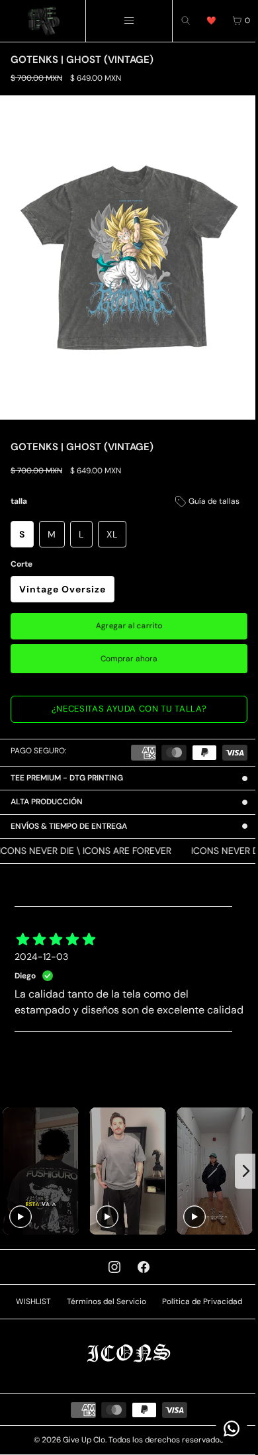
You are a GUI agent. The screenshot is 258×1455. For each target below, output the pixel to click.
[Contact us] (225, 1428)
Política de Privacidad (199, 1305)
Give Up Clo (81, 1443)
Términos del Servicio (103, 1305)
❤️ (211, 20)
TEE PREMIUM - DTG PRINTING (67, 770)
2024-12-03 (41, 948)
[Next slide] (239, 1177)
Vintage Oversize (62, 589)
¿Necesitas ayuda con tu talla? (129, 708)
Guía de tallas (213, 501)
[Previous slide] (11, 1177)
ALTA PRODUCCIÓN (47, 793)
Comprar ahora (129, 658)
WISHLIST (30, 1305)
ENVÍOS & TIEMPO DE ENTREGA (69, 817)
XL (112, 534)
